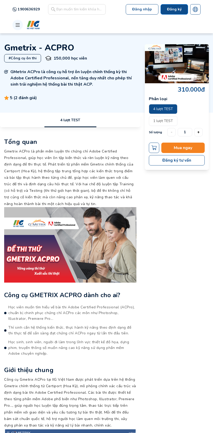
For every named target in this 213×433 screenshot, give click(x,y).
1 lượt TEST (163, 120)
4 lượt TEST (70, 120)
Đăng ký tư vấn (176, 160)
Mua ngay (183, 148)
